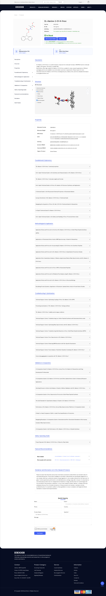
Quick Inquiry (62, 38)
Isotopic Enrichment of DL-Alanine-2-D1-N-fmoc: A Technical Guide (52, 198)
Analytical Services (58, 570)
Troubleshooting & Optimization (22, 81)
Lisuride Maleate (58, 456)
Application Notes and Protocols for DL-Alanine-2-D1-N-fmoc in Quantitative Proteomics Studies (59, 252)
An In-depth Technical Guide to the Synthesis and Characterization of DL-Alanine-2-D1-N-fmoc (59, 172)
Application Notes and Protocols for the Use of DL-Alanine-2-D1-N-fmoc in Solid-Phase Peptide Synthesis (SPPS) (61, 231)
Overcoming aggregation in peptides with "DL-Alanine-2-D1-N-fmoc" (52, 356)
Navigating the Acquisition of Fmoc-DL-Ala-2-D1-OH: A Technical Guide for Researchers (57, 204)
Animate (39, 102)
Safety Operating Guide (20, 90)
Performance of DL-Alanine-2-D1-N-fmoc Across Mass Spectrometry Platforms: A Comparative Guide (60, 407)
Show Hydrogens (40, 100)
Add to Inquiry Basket (51, 38)
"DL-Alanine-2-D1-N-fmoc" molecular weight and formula (49, 179)
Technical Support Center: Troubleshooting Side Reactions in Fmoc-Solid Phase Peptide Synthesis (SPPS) (61, 331)
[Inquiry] (102, 583)
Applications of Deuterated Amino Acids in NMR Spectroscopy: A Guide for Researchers (56, 239)
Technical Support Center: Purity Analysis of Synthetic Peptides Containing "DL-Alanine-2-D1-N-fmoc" (60, 349)
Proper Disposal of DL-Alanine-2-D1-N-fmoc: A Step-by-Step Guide (52, 442)
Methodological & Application (21, 77)
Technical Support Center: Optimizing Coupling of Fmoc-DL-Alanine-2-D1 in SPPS (55, 299)
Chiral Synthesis (57, 575)
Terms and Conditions (79, 583)
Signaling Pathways (43, 7)
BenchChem (20, 7)
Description (17, 59)
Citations (68, 7)
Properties (17, 68)
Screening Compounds (39, 567)
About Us (76, 575)
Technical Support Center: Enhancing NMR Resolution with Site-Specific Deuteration (56, 343)
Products (32, 7)
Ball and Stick (40, 91)
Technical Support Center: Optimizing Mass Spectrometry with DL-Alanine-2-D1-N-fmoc (57, 324)
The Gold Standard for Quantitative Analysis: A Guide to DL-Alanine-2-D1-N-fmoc (55, 400)
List (88, 2)
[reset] (88, 88)
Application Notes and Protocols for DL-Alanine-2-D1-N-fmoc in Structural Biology (55, 280)
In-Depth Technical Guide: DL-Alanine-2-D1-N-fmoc (48, 210)
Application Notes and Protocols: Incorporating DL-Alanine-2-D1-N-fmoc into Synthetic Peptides (59, 245)
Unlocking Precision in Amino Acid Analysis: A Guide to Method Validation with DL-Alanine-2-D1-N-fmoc (60, 388)
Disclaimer (17, 98)
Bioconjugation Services (59, 572)
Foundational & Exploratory (21, 72)
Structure (16, 64)
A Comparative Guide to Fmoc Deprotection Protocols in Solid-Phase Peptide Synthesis (57, 394)
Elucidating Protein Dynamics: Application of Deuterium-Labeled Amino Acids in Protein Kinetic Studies (60, 286)
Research (54, 7)
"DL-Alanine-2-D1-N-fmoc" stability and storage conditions (50, 312)
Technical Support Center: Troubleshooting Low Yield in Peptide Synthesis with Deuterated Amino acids (60, 318)
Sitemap (76, 580)
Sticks (38, 93)
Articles (75, 7)
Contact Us (76, 578)
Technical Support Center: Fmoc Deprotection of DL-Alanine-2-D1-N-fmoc (54, 337)
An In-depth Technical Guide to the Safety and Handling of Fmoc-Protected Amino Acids (57, 216)
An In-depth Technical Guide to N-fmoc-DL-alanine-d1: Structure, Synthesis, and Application (58, 185)
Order (82, 7)
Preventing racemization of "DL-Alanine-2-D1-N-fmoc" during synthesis (53, 306)
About (89, 7)
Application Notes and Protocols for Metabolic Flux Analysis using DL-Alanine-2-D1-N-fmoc (57, 274)
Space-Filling (40, 98)
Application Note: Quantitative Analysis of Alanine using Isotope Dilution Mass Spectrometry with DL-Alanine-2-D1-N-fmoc (62, 260)
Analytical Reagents (38, 572)
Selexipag (78, 460)
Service (62, 7)
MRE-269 (73, 460)
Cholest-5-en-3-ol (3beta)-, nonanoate (71, 456)
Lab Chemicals (37, 570)
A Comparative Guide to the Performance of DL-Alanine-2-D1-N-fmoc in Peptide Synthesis (57, 429)
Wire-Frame (40, 96)
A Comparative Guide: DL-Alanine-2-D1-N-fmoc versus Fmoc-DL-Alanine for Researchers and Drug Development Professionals (59, 370)
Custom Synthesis (58, 567)
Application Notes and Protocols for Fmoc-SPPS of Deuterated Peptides (53, 267)
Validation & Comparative (20, 85)
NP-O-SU (57, 460)
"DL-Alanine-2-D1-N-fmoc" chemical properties (47, 166)
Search (60, 2)
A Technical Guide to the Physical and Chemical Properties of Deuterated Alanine (55, 191)
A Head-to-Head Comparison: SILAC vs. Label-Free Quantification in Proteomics (55, 413)
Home (15, 15)
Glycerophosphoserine (65, 460)
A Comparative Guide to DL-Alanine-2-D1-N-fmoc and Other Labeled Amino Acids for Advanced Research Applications (61, 380)
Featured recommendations (21, 94)
